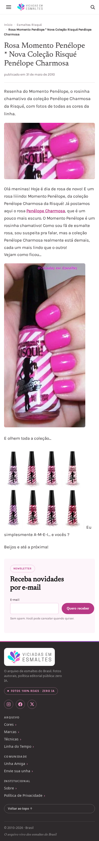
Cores (9, 724)
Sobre (9, 788)
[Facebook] (20, 704)
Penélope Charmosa (45, 210)
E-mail (14, 599)
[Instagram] (8, 704)
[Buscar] (92, 7)
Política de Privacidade (23, 795)
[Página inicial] (30, 7)
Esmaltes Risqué (29, 25)
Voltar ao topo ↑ (20, 808)
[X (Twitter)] (32, 704)
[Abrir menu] (8, 7)
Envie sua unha (17, 770)
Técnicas (11, 739)
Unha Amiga (14, 763)
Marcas (10, 731)
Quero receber (78, 608)
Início (8, 25)
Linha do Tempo (17, 746)
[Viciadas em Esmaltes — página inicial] (29, 657)
